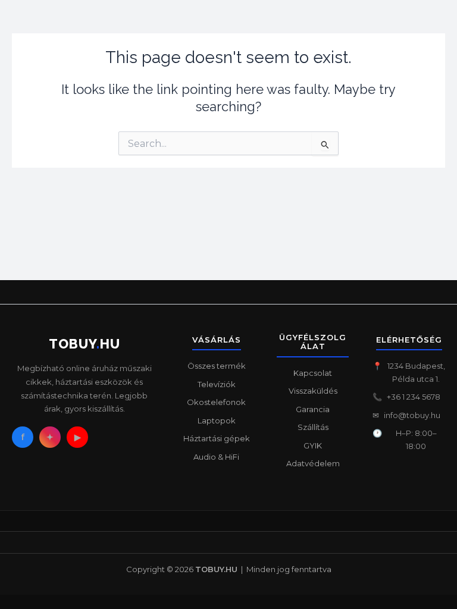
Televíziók (217, 384)
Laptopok (217, 420)
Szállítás (313, 427)
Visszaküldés (313, 390)
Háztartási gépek (216, 438)
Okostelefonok (216, 402)
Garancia (313, 409)
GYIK (312, 445)
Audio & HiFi (216, 457)
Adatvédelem (313, 463)
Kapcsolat (312, 373)
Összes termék (216, 366)
